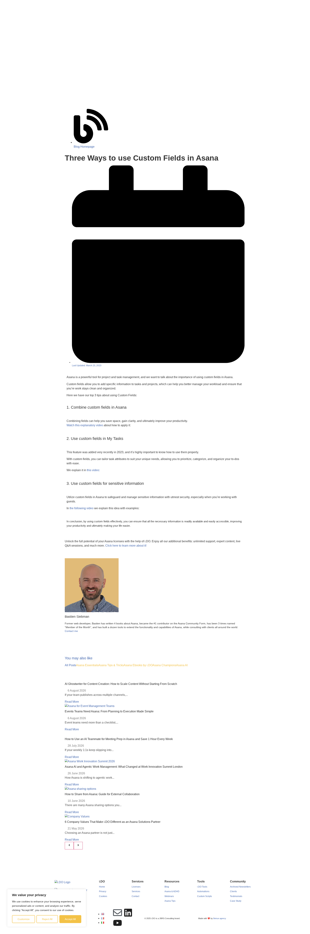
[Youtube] (117, 922)
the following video (81, 508)
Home (102, 887)
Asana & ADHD (172, 891)
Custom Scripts (204, 896)
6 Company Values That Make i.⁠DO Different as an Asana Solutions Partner (112, 821)
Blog (167, 887)
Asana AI (182, 665)
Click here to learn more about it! (125, 545)
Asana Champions (164, 665)
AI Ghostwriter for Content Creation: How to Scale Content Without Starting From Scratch (121, 683)
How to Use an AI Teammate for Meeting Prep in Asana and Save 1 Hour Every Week (119, 739)
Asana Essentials (87, 665)
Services (136, 891)
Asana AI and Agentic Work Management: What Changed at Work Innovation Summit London (124, 766)
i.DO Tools (202, 887)
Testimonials (236, 896)
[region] (46, 908)
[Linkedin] (128, 912)
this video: (93, 470)
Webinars (169, 896)
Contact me (71, 631)
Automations (203, 891)
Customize (24, 919)
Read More (72, 701)
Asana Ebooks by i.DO (138, 665)
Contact (135, 896)
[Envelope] (117, 912)
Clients (233, 891)
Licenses (136, 887)
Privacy (102, 891)
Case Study (235, 901)
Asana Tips (170, 901)
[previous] (69, 845)
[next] (78, 845)
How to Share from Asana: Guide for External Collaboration (102, 794)
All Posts (70, 665)
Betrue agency (219, 918)
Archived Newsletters (240, 887)
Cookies (103, 896)
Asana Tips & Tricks (111, 665)
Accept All (70, 919)
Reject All (47, 919)
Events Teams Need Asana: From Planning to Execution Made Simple (109, 711)
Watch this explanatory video (85, 425)
